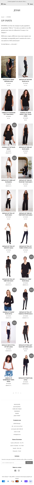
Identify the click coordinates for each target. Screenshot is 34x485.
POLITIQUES (17, 411)
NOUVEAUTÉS (17, 404)
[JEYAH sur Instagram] (19, 471)
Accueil (2, 17)
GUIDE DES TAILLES (17, 408)
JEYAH (17, 10)
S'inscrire (29, 462)
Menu (4, 4)
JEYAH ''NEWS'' (17, 415)
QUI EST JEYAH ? (17, 406)
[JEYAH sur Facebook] (15, 471)
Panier (31, 4)
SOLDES (17, 413)
